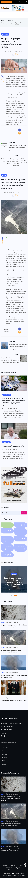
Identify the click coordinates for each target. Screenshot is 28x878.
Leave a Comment (8, 331)
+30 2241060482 (8, 726)
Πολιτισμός (9, 20)
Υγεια (7, 554)
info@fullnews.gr (7, 729)
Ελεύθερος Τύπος (10, 285)
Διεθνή (21, 525)
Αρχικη (5, 866)
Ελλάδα (7, 531)
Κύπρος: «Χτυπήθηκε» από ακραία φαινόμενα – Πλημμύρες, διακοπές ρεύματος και (10, 798)
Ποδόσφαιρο (7, 540)
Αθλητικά (7, 525)
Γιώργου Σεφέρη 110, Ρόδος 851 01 (12, 723)
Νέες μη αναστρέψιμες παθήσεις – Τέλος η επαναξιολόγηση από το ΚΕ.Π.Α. (16, 94)
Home (2, 20)
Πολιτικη (20, 539)
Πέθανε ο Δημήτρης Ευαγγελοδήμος (13, 446)
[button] (11, 595)
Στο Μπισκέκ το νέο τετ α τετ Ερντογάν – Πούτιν (14, 700)
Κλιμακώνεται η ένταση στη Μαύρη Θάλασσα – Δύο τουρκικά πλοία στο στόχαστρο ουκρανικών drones (14, 582)
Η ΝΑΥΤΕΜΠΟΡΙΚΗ (12, 97)
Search (24, 513)
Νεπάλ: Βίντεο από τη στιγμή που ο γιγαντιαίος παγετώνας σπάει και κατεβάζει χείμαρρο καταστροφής (15, 279)
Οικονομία (20, 532)
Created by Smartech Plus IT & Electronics (14, 875)
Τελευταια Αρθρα (21, 548)
